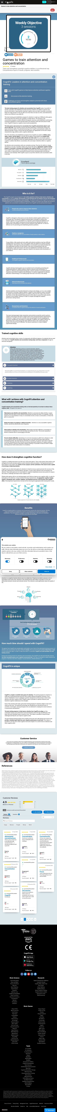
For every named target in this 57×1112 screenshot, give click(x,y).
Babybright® (28, 1058)
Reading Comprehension (28, 1081)
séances (12, 824)
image (5, 824)
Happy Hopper (41, 1008)
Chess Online (15, 1008)
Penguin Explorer (42, 1013)
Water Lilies (41, 1038)
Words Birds (42, 1041)
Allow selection (29, 571)
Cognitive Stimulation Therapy (28, 1069)
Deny (10, 571)
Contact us (22, 1106)
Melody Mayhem (15, 1040)
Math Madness (14, 1031)
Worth (30, 824)
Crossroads (42, 1020)
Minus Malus (42, 1030)
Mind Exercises (28, 1071)
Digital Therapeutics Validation (41, 980)
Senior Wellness (41, 987)
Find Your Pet (15, 1038)
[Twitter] (25, 974)
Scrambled (14, 1036)
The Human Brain (14, 980)
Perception (14, 1001)
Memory (15, 1000)
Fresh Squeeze (41, 1023)
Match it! (15, 1028)
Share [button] (7, 856)
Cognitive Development (28, 1063)
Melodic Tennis (14, 1035)
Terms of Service (7, 1103)
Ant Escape (14, 1020)
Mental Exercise (28, 1076)
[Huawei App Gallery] (28, 964)
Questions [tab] (15, 814)
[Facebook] (21, 974)
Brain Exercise (28, 1065)
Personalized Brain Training (28, 1073)
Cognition (14, 990)
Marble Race (15, 1033)
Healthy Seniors (41, 988)
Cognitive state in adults (41, 992)
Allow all (46, 571)
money (24, 824)
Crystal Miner (15, 1015)
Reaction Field (41, 1040)
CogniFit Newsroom (34, 1103)
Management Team (24, 1103)
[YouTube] (28, 974)
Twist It (41, 1036)
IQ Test (28, 1086)
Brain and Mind (14, 982)
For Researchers (28, 1051)
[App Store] (28, 957)
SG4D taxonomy (41, 995)
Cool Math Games (28, 1079)
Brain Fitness (14, 988)
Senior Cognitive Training (41, 990)
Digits (41, 1015)
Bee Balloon (42, 1018)
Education (28, 1053)
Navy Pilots (41, 985)
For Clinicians (28, 1050)
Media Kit (41, 1103)
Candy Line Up (41, 1010)
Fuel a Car (41, 1026)
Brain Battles (28, 1084)
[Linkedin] (35, 974)
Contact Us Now (28, 747)
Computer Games (41, 982)
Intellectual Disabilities (14, 993)
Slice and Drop (41, 1035)
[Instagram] (31, 974)
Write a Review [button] (49, 812)
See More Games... (41, 1043)
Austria (5, 1109)
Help (27, 1106)
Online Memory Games (28, 1078)
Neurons (15, 985)
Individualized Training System (28, 1066)
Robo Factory (15, 1018)
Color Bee (41, 1017)
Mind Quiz (28, 1068)
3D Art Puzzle (15, 1043)
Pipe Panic (14, 1013)
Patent (28, 1055)
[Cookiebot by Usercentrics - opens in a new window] (48, 540)
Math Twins (42, 1028)
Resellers (28, 1060)
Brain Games (28, 1074)
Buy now (52, 11)
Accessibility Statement (34, 1106)
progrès (18, 824)
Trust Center (43, 1106)
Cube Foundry (41, 1022)
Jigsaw (41, 1025)
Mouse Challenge (42, 1031)
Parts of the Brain (14, 983)
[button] (13, 858)
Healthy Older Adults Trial (41, 983)
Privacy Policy (16, 1103)
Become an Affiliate (49, 1103)
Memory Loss (14, 992)
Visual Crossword (14, 1026)
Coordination (14, 998)
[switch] (21, 561)
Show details (48, 567)
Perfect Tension (41, 1033)
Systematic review (41, 993)
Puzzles (42, 1012)
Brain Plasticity (14, 987)
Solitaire (15, 1017)
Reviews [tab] (5, 814)
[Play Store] (28, 961)
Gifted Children (28, 1083)
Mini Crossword (14, 1010)
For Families (28, 1048)
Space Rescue (14, 1030)
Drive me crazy (14, 1025)
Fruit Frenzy (15, 1012)
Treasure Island (14, 1022)
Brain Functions (14, 995)
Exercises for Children (28, 1061)
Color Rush (14, 1041)
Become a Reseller (15, 1106)
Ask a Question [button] (37, 812)
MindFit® (28, 1056)
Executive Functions (14, 996)
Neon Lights (15, 1023)
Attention (14, 1003)
